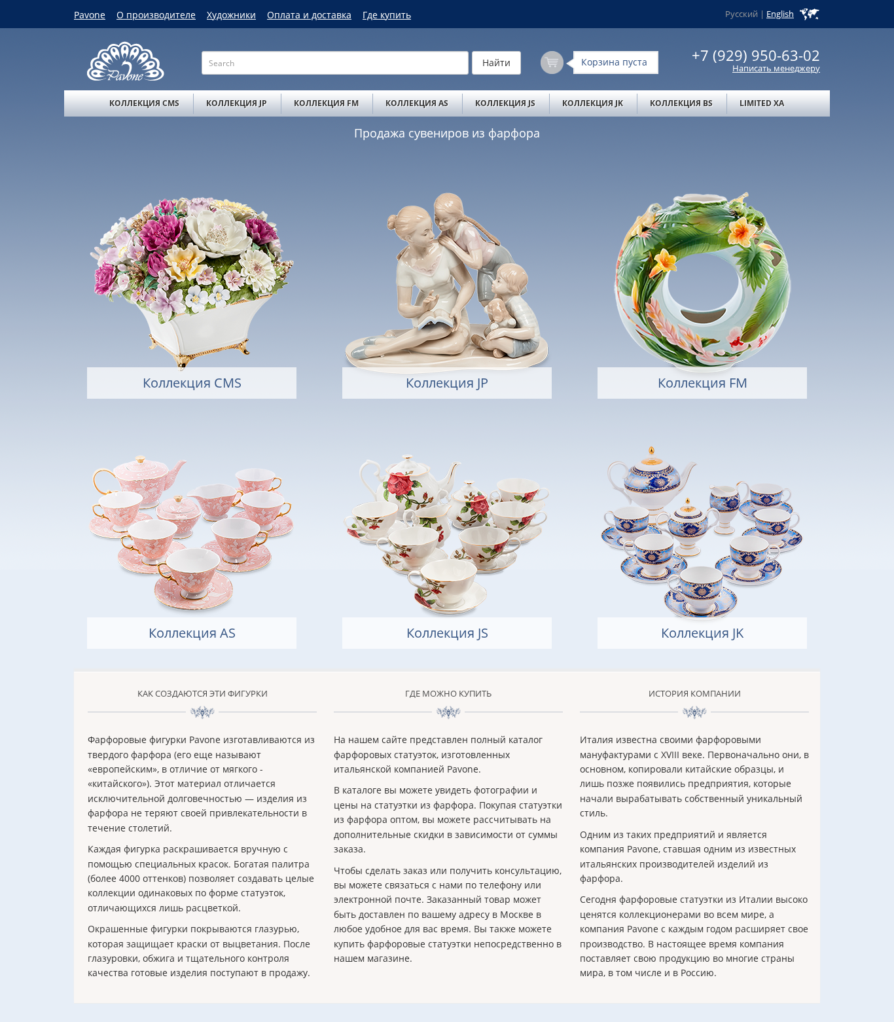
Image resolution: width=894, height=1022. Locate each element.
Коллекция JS (505, 103)
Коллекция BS (681, 103)
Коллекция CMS (144, 103)
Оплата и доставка (309, 15)
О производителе (156, 15)
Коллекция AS (416, 103)
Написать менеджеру (776, 68)
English (780, 14)
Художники (231, 15)
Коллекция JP (236, 103)
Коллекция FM (326, 103)
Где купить (387, 15)
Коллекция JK (592, 103)
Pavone (89, 15)
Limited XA (762, 103)
